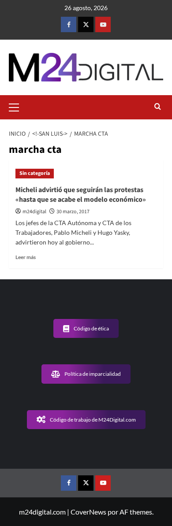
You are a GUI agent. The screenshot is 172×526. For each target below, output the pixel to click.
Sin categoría (34, 173)
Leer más (25, 257)
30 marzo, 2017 (73, 211)
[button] (17, 106)
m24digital (34, 211)
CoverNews (88, 511)
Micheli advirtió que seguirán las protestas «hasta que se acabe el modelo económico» (80, 194)
